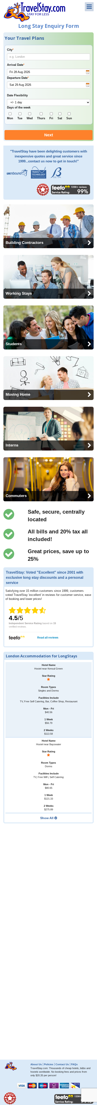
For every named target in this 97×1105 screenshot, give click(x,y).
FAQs (74, 1064)
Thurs (41, 118)
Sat (60, 118)
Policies (48, 1064)
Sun (69, 118)
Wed (30, 118)
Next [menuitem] (48, 135)
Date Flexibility (17, 95)
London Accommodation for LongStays (41, 656)
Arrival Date (15, 64)
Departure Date (18, 78)
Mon (10, 118)
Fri (51, 118)
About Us (36, 1064)
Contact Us (62, 1064)
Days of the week (18, 107)
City (10, 49)
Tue (19, 118)
